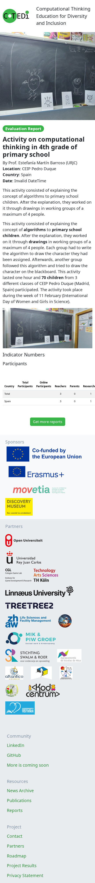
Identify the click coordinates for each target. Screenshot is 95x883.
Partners (15, 846)
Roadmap (16, 856)
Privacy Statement (25, 875)
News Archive (20, 791)
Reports (15, 810)
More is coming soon (28, 765)
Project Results (21, 865)
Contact (14, 836)
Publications (19, 800)
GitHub (14, 755)
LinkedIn (15, 745)
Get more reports (47, 421)
